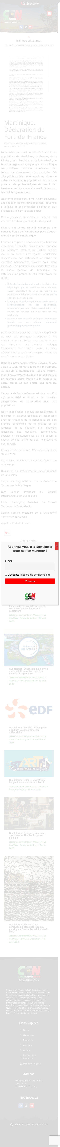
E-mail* (9, 560)
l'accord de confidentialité (34, 574)
